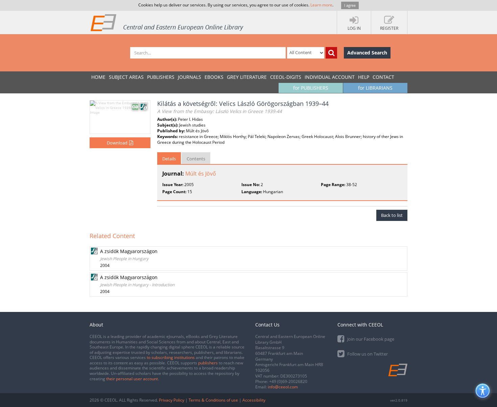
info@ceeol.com (283, 387)
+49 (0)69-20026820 (288, 381)
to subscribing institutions (171, 357)
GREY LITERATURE (247, 77)
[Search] (331, 53)
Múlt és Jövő (200, 173)
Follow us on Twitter (367, 354)
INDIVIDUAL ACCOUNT (330, 77)
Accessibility (253, 400)
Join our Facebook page (370, 339)
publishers (208, 363)
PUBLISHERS (160, 77)
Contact (383, 77)
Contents (196, 159)
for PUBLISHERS (310, 88)
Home (98, 77)
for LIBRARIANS (375, 88)
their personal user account (132, 379)
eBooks (214, 77)
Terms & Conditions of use (213, 400)
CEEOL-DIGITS (285, 77)
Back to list (392, 215)
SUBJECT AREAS (126, 77)
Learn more (321, 5)
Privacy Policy (171, 400)
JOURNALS (189, 77)
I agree (350, 5)
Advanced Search (367, 52)
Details (169, 159)
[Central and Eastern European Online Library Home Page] (167, 22)
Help (363, 77)
